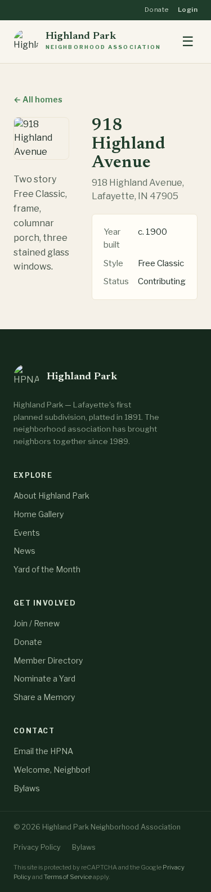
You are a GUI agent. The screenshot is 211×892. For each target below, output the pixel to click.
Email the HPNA (43, 751)
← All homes (38, 99)
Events (27, 532)
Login (188, 10)
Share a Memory (44, 697)
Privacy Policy (37, 847)
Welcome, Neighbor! (52, 769)
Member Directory (48, 660)
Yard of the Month (47, 569)
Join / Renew (37, 623)
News (24, 550)
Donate (157, 10)
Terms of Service (68, 877)
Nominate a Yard (44, 678)
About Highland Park (51, 495)
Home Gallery (39, 514)
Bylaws (27, 788)
